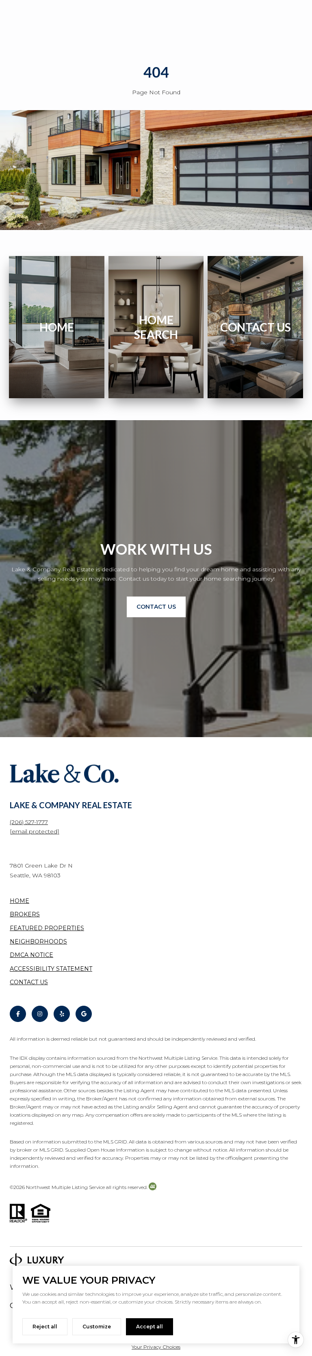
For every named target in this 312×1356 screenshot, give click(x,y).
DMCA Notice (31, 955)
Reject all (44, 1326)
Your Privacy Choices (156, 1347)
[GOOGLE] (84, 1014)
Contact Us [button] (156, 606)
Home (19, 901)
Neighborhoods (38, 941)
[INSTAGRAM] (40, 1014)
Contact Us (29, 982)
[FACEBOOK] (18, 1014)
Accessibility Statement (51, 968)
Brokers (25, 914)
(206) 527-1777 (29, 822)
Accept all (149, 1326)
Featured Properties (47, 928)
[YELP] (62, 1014)
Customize (96, 1326)
